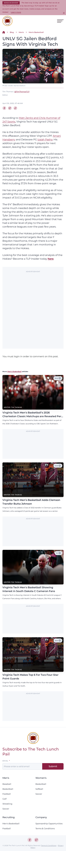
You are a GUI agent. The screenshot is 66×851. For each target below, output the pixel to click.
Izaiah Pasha (44, 139)
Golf (4, 799)
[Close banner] (63, 13)
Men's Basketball (36, 32)
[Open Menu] (60, 21)
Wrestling (7, 804)
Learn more (16, 12)
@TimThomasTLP (21, 92)
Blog (12, 32)
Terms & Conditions (45, 828)
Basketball (7, 789)
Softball (39, 789)
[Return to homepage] (7, 21)
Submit (53, 766)
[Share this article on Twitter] (10, 108)
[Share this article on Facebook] (4, 108)
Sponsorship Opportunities (48, 823)
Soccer (5, 808)
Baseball (6, 784)
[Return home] (3, 32)
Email (5, 761)
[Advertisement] (33, 308)
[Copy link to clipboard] (15, 108)
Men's (21, 32)
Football (6, 794)
